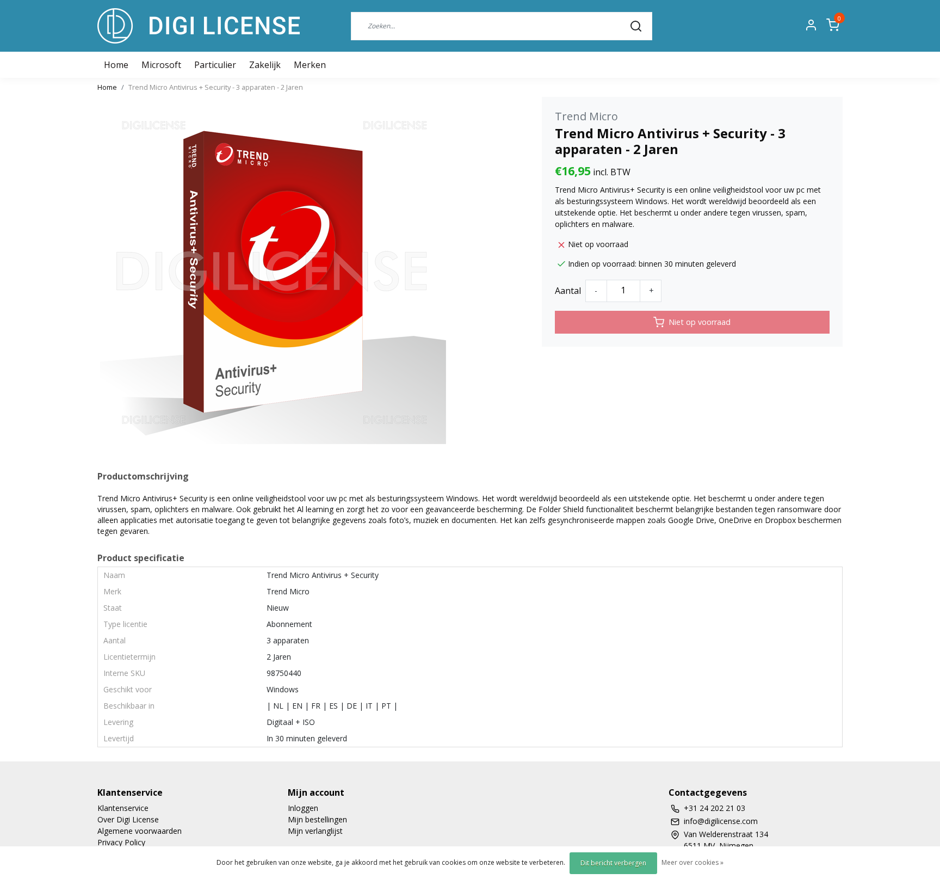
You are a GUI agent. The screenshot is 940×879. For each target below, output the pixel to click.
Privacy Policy (121, 842)
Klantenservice (123, 808)
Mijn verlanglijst (315, 831)
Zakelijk (265, 65)
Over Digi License (128, 819)
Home (107, 87)
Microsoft (161, 65)
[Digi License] (198, 26)
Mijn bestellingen (317, 819)
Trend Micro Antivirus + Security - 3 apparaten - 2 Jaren (215, 87)
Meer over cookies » (692, 862)
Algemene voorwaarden (139, 831)
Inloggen (303, 808)
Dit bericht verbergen (613, 863)
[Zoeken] (636, 26)
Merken (310, 65)
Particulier (215, 65)
